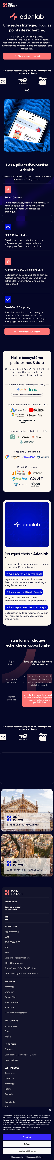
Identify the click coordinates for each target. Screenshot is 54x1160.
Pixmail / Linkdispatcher (16, 1012)
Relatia (8, 1088)
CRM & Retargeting (14, 963)
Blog (7, 1031)
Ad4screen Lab (12, 1002)
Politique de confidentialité (34, 1157)
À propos (9, 1049)
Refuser (27, 1144)
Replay (8, 1036)
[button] (50, 1110)
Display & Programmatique (17, 957)
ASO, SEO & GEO (12, 942)
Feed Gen (9, 1007)
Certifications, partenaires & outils (21, 1054)
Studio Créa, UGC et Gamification (20, 968)
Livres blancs (11, 1026)
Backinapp (10, 986)
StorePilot (9, 991)
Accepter (27, 1137)
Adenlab (9, 1094)
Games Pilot (10, 997)
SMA (7, 952)
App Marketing (12, 931)
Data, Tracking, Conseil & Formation (21, 973)
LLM (7, 937)
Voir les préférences (27, 1151)
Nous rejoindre (11, 1060)
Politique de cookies (16, 1157)
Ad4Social (9, 1078)
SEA (7, 947)
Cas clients (10, 1102)
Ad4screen (10, 1073)
